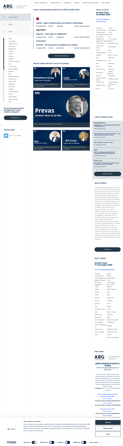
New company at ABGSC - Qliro (103, 142)
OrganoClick (110, 298)
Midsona (111, 41)
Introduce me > (15, 117)
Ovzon (109, 303)
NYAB (108, 295)
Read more (107, 249)
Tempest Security (113, 82)
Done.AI (97, 300)
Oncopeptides (112, 47)
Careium (10, 51)
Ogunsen (61, 37)
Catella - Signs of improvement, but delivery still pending (59, 23)
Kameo (76, 3)
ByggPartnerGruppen (102, 41)
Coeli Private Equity (14, 61)
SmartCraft (111, 69)
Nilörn (108, 292)
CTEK (97, 50)
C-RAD (97, 286)
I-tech (110, 32)
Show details (94, 442)
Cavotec (10, 56)
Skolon (110, 66)
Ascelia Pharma (12, 44)
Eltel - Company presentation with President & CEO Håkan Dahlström (104, 153)
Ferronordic (11, 86)
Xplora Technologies (112, 337)
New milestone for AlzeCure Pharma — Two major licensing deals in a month (107, 134)
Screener (67, 3)
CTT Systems (12, 66)
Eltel (9, 74)
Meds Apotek (110, 284)
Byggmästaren (12, 49)
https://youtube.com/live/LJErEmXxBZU (108, 405)
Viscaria (109, 334)
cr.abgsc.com (104, 382)
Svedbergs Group (113, 79)
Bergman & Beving (100, 280)
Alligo (10, 38)
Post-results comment (83, 26)
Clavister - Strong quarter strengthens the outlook (56, 45)
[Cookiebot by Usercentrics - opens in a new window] (12, 442)
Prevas (110, 53)
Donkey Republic (13, 69)
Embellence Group (13, 76)
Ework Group (12, 81)
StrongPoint (111, 76)
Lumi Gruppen (113, 39)
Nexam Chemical (111, 289)
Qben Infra (111, 58)
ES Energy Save (100, 69)
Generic (10, 94)
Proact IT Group (112, 55)
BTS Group (11, 46)
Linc (110, 37)
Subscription (56, 3)
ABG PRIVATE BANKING (90, 3)
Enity (97, 63)
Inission (111, 28)
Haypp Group (100, 82)
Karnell (110, 34)
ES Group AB (12, 79)
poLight (109, 306)
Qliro (109, 60)
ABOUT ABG (105, 3)
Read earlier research (61, 56)
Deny (108, 434)
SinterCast (111, 63)
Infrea (10, 101)
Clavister (10, 59)
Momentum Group (113, 43)
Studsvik (109, 326)
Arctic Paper (11, 41)
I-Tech (108, 280)
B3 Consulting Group (102, 34)
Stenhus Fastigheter (112, 320)
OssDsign (109, 300)
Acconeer (99, 28)
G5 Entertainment (13, 91)
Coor (9, 64)
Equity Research (40, 3)
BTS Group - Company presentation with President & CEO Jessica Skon (106, 163)
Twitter (19, 135)
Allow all (108, 422)
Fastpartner (11, 84)
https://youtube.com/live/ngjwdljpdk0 (107, 413)
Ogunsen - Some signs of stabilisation (51, 34)
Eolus (97, 66)
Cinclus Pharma (100, 43)
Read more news (107, 174)
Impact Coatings (13, 99)
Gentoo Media (12, 96)
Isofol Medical (112, 30)
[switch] (51, 442)
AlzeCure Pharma (101, 30)
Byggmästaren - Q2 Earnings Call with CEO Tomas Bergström (107, 125)
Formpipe (11, 89)
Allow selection (108, 428)
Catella (10, 54)
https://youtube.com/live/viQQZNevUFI (107, 401)
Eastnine (10, 71)
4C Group (111, 89)
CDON (96, 295)
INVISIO (109, 276)
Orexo (109, 50)
